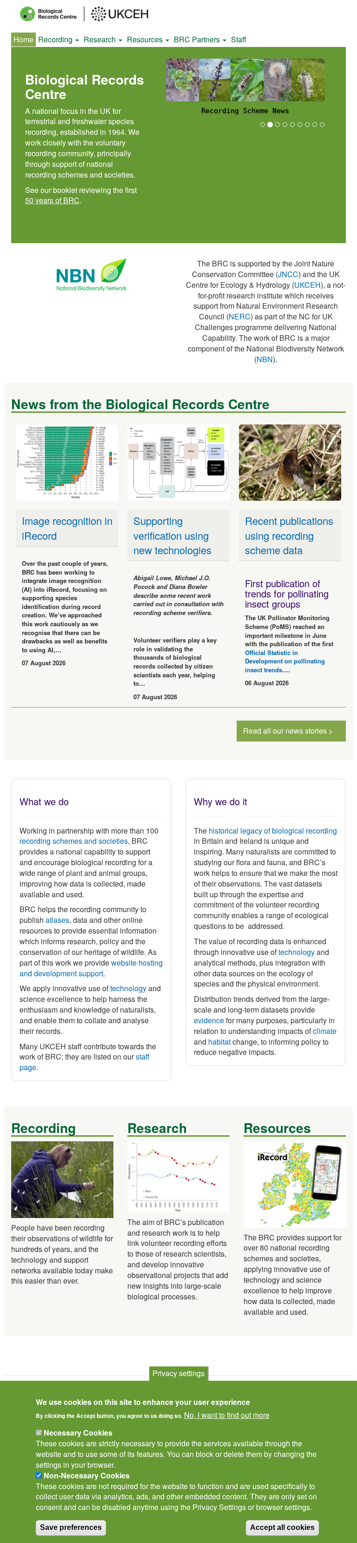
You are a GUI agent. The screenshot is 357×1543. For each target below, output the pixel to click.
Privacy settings (178, 1373)
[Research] (178, 1176)
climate (325, 1031)
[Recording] (62, 1178)
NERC (240, 316)
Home (23, 39)
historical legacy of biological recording (272, 830)
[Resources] (295, 1183)
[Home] (92, 14)
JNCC (288, 274)
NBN (265, 359)
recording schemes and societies (74, 840)
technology (128, 988)
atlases (57, 919)
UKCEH (307, 284)
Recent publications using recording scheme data (289, 535)
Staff (238, 39)
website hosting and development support (91, 968)
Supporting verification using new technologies (172, 535)
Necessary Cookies (78, 1432)
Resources (146, 39)
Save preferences (71, 1527)
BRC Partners (198, 39)
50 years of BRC (52, 200)
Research (101, 39)
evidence (209, 1020)
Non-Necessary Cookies (87, 1475)
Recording (56, 39)
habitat (219, 1041)
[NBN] (91, 274)
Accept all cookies (282, 1527)
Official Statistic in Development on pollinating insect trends (285, 661)
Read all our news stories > (288, 730)
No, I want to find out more (227, 1415)
